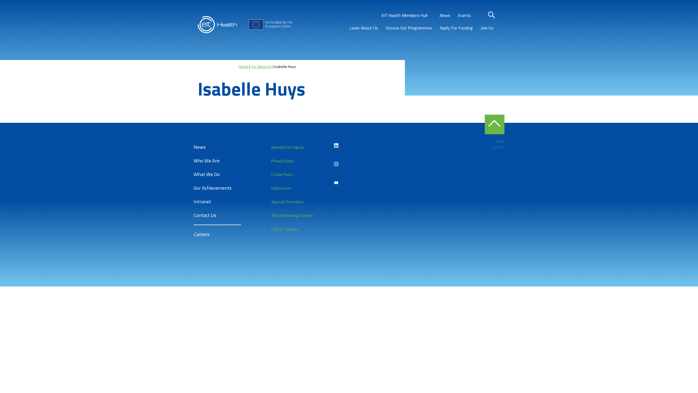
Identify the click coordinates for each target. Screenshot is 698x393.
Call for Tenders (285, 229)
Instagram (336, 164)
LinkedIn (336, 145)
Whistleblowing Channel (292, 215)
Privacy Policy (282, 161)
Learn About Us (364, 28)
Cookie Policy (282, 174)
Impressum (281, 188)
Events (464, 15)
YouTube (336, 182)
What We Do (207, 174)
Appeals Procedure (287, 202)
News (444, 15)
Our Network (261, 66)
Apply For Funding (456, 28)
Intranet (202, 201)
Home (243, 66)
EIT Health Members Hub (404, 15)
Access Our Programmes (409, 28)
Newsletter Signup (287, 147)
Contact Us (205, 215)
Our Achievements (212, 188)
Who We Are (206, 160)
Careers (201, 234)
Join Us (487, 28)
